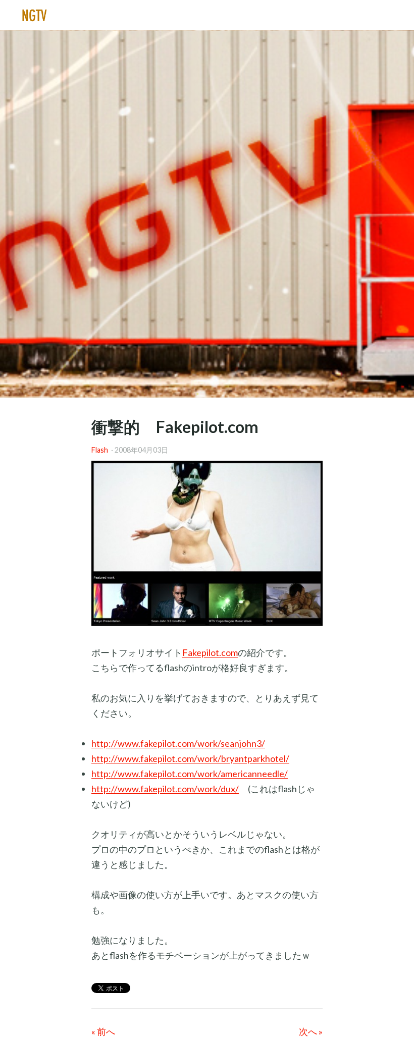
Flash (99, 450)
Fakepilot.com (210, 652)
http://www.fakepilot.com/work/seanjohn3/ (178, 743)
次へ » (311, 1031)
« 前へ (103, 1031)
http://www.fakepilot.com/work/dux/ (165, 788)
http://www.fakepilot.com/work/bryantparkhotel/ (190, 758)
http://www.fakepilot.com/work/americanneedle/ (189, 773)
